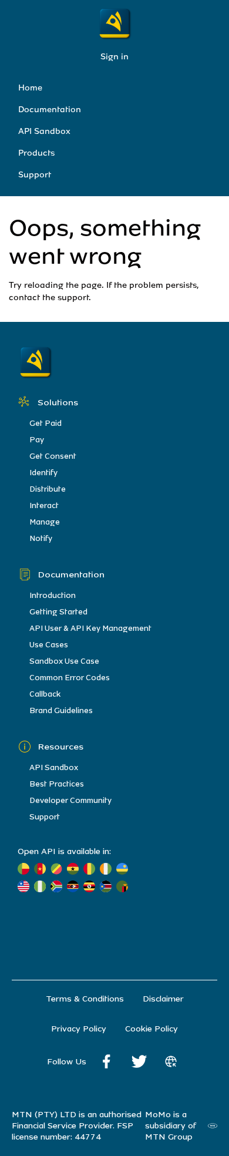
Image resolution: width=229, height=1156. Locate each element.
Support (34, 174)
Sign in (114, 56)
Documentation (49, 109)
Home (30, 87)
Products (36, 153)
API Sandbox (44, 131)
